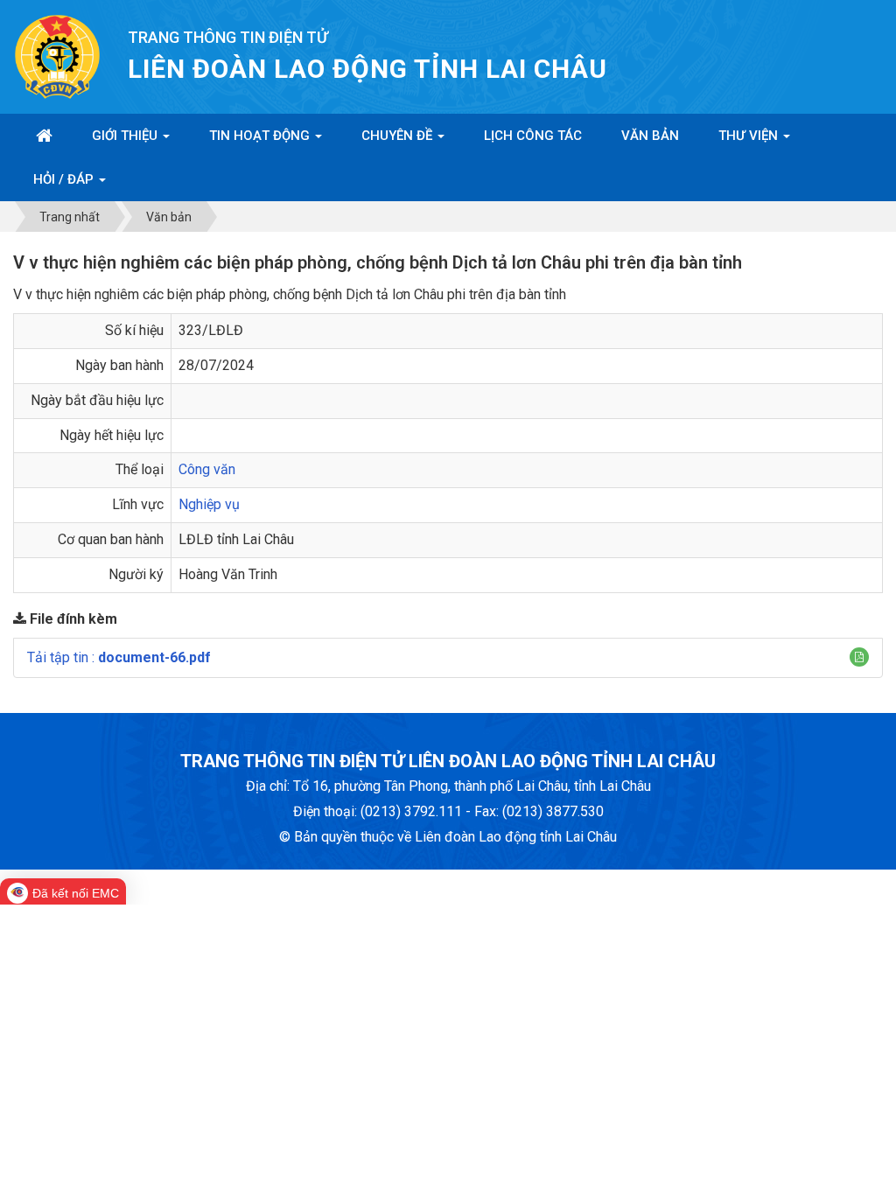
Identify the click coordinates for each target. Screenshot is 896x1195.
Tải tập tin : (119, 657)
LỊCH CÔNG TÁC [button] (533, 135)
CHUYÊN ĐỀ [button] (398, 135)
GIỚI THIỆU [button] (126, 135)
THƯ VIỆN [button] (749, 135)
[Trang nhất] (44, 135)
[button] (859, 657)
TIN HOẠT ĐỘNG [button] (261, 135)
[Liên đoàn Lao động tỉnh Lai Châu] (57, 55)
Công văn (206, 469)
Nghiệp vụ (209, 504)
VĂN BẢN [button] (650, 135)
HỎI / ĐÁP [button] (65, 179)
